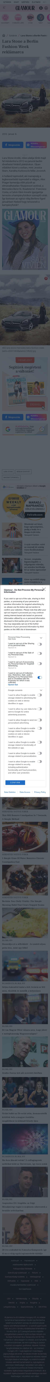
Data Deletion (10, 792)
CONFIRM (15, 783)
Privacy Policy (40, 792)
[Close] (44, 590)
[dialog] (25, 691)
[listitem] (25, 638)
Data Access (25, 792)
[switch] (40, 644)
